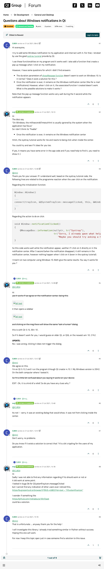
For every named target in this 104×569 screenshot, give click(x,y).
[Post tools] (98, 104)
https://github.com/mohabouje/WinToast (30, 498)
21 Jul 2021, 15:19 (31, 516)
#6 (100, 403)
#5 (100, 358)
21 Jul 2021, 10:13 (48, 112)
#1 (100, 43)
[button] (4, 565)
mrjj (13, 112)
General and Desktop (25, 26)
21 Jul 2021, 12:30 (31, 168)
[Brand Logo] (22, 5)
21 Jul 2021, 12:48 (48, 403)
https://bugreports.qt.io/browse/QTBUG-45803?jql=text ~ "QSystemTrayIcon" (47, 490)
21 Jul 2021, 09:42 (31, 43)
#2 (100, 112)
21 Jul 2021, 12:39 (48, 283)
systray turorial (34, 56)
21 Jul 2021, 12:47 (31, 358)
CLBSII (14, 43)
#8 (100, 466)
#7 (100, 430)
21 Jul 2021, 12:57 (31, 430)
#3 (100, 168)
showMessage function (52, 75)
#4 (100, 283)
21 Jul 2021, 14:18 (48, 466)
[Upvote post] (88, 104)
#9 (100, 516)
